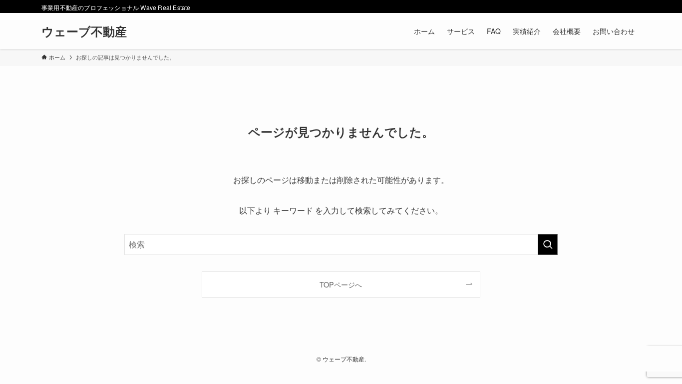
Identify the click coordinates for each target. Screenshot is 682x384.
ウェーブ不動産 (84, 31)
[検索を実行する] (548, 244)
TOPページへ (341, 284)
